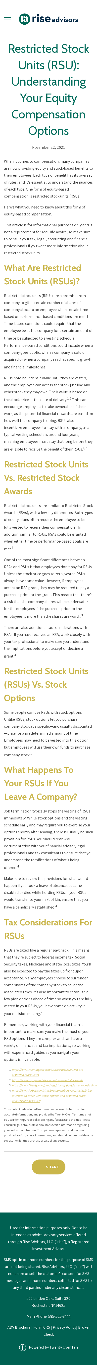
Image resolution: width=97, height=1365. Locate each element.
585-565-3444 (59, 1316)
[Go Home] (48, 19)
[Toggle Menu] (7, 19)
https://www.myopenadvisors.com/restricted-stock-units (47, 1080)
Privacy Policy (64, 1327)
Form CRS (41, 1327)
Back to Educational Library (48, 1199)
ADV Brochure (19, 1327)
